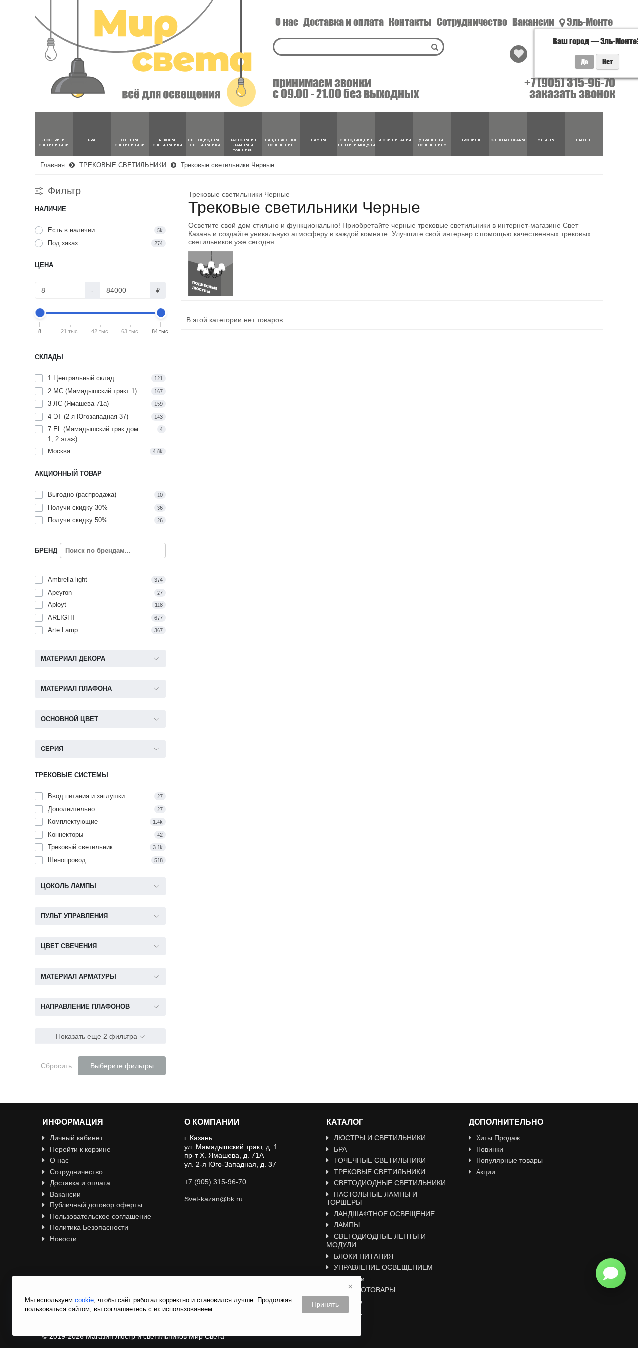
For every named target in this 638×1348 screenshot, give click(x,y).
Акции (485, 1172)
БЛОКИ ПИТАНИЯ (363, 1256)
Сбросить (56, 1066)
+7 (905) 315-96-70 (569, 82)
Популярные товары (509, 1160)
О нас (286, 22)
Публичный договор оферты (96, 1205)
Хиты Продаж (498, 1138)
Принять (325, 1304)
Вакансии (533, 22)
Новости (63, 1239)
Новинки (489, 1149)
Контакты (410, 22)
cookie (84, 1300)
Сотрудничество (472, 22)
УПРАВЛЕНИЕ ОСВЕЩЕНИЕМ (383, 1267)
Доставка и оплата (343, 22)
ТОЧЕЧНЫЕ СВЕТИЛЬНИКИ (380, 1160)
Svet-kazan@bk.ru (213, 1199)
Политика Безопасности (89, 1227)
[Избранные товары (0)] (518, 54)
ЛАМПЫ (347, 1225)
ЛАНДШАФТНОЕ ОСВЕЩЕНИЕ (384, 1214)
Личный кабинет (76, 1138)
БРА (340, 1149)
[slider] (40, 313)
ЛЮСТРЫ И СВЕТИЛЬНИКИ (380, 1138)
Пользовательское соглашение (100, 1216)
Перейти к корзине (80, 1149)
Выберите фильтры (122, 1066)
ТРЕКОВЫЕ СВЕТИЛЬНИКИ (379, 1172)
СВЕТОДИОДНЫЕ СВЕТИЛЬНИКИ (390, 1183)
